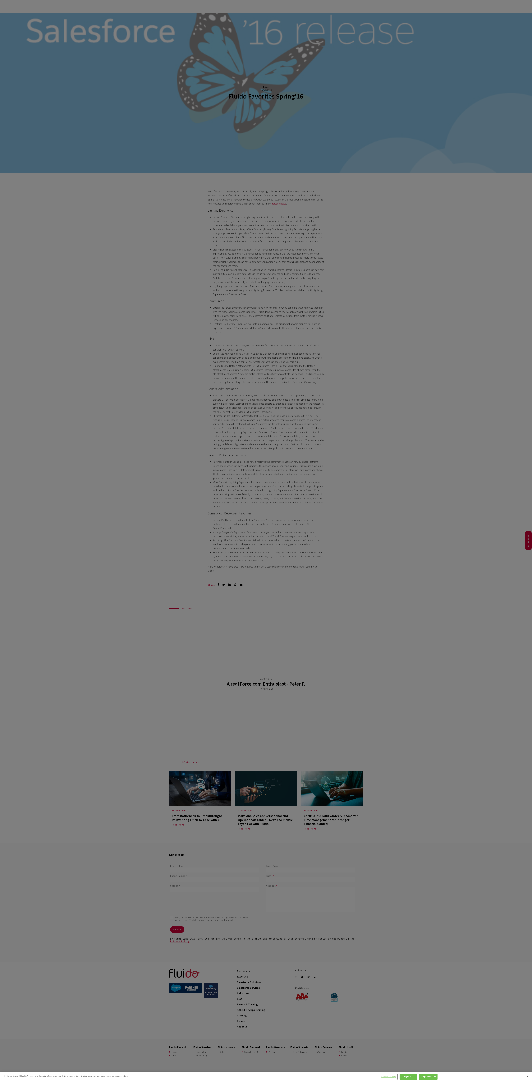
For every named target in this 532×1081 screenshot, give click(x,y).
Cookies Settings (388, 1076)
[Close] (528, 1076)
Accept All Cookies (428, 1076)
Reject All (408, 1076)
